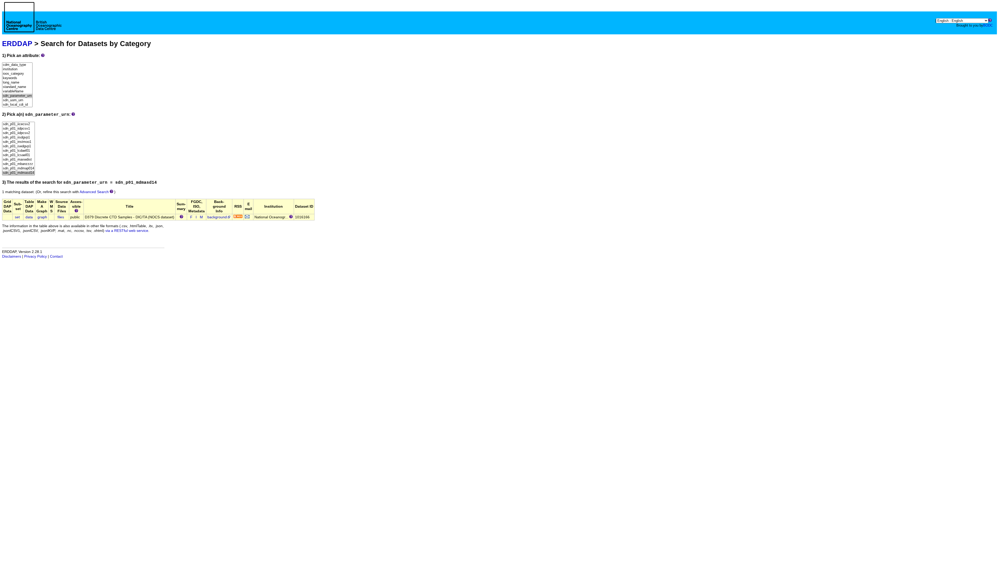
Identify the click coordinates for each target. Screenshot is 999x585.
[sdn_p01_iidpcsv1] (18, 128)
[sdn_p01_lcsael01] (18, 155)
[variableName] (17, 91)
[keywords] (17, 78)
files (60, 217)
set (17, 217)
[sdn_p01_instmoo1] (18, 142)
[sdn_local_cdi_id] (17, 105)
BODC (988, 25)
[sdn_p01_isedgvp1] (18, 146)
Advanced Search (94, 192)
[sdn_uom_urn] (17, 100)
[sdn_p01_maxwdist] (18, 159)
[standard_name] (17, 87)
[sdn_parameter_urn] (17, 96)
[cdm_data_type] (17, 65)
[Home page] (33, 23)
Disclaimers (11, 256)
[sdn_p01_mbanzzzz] (18, 164)
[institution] (17, 69)
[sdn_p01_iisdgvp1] (18, 137)
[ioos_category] (17, 74)
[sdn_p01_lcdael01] (18, 151)
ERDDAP (17, 44)
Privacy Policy (35, 256)
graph (42, 217)
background (217, 217)
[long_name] (17, 82)
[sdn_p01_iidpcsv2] (18, 133)
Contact (56, 256)
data (29, 217)
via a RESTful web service (126, 231)
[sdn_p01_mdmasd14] (18, 173)
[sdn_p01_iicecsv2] (18, 124)
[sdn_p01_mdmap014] (18, 168)
